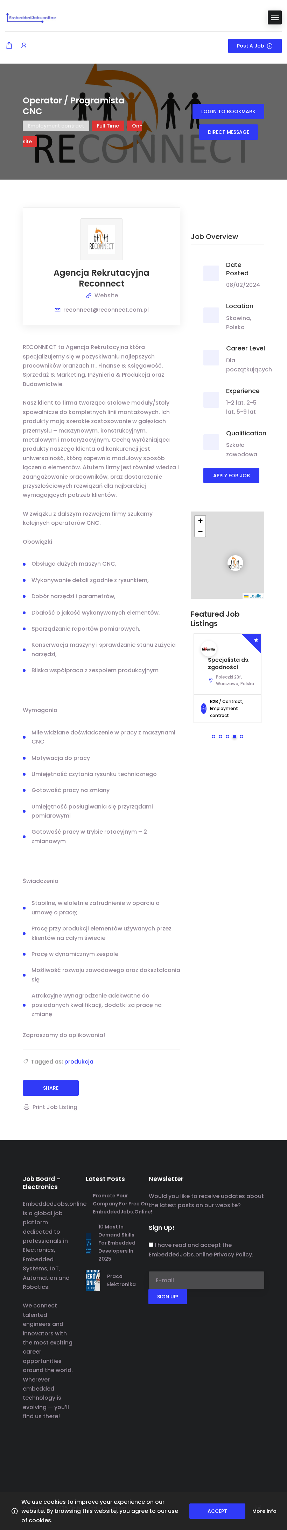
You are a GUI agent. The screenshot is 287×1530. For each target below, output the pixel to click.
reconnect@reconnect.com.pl (106, 310)
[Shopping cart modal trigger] (9, 46)
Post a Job (250, 45)
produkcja (78, 1062)
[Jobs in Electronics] (31, 17)
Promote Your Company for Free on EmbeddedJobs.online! (122, 1203)
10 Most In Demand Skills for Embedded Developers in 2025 (116, 1242)
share (50, 1088)
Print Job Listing (55, 1107)
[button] (229, 557)
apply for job (231, 475)
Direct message (228, 132)
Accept (217, 1511)
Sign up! (167, 1296)
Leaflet (255, 596)
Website (106, 295)
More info (264, 1511)
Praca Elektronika (121, 1280)
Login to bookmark (228, 111)
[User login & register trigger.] (24, 46)
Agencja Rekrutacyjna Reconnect (101, 278)
